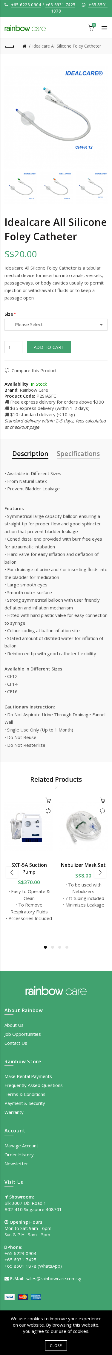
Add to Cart (49, 347)
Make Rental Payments (28, 1076)
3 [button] (59, 947)
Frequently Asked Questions (33, 1085)
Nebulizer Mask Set (83, 865)
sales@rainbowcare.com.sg (54, 1278)
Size (8, 314)
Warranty (14, 1112)
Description (30, 453)
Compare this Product (34, 370)
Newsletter (16, 1164)
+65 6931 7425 (60, 4)
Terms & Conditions (24, 1094)
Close (56, 1345)
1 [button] (45, 947)
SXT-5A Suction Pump (29, 868)
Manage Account (21, 1146)
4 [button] (66, 947)
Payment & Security (24, 1103)
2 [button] (52, 947)
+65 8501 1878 (20, 1266)
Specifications (78, 453)
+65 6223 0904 (26, 4)
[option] (21, 188)
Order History (19, 1155)
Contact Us (15, 1043)
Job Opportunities (22, 1034)
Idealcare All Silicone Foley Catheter (66, 46)
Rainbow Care (34, 390)
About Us (14, 1025)
